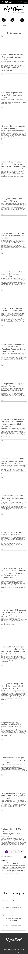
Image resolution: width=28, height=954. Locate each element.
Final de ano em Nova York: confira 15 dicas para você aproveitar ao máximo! (12, 460)
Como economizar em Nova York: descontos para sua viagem (12, 56)
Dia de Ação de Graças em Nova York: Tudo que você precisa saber (12, 273)
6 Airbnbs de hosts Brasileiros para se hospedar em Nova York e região (13, 612)
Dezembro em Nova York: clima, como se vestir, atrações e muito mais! (13, 497)
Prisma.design (15, 952)
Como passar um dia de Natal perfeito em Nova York (13, 533)
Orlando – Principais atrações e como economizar (13, 127)
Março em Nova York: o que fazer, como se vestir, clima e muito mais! (13, 795)
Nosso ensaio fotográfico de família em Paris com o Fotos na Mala (13, 235)
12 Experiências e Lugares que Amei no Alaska (13, 384)
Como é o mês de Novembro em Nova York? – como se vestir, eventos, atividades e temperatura (13, 422)
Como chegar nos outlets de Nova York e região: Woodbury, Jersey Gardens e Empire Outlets (13, 347)
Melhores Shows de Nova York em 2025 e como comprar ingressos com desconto (12, 832)
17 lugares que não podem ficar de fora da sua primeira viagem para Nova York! (12, 686)
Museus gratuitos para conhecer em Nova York (11, 723)
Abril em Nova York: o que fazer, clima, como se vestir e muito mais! (13, 760)
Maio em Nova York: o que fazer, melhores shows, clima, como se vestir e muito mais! (13, 649)
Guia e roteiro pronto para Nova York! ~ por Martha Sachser (12, 95)
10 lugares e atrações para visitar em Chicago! (11, 200)
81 (21, 851)
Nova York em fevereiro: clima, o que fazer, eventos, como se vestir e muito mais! (13, 164)
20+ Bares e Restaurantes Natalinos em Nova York (11, 309)
